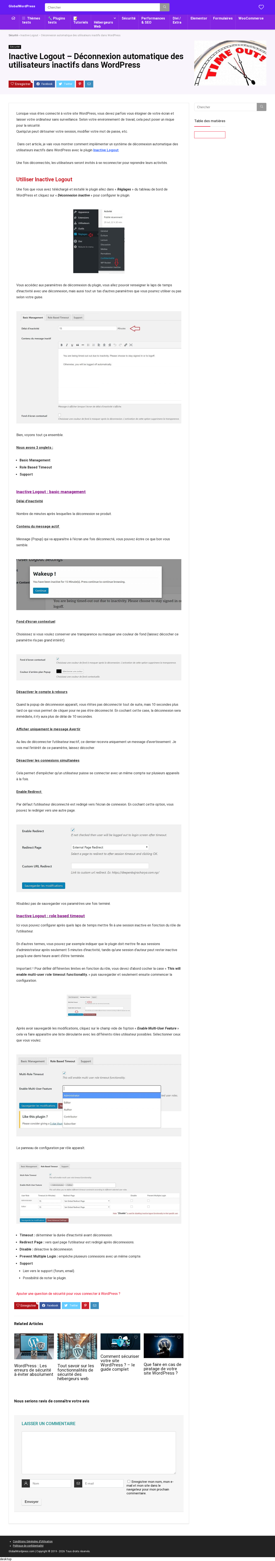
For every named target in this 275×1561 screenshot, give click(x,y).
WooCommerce (251, 18)
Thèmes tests (31, 20)
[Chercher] (165, 7)
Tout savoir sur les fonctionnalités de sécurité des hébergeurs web (75, 1372)
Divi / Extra (177, 20)
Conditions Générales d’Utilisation (33, 1541)
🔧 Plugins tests (56, 20)
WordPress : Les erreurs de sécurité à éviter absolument (33, 1370)
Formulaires (223, 18)
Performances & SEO (153, 20)
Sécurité (129, 18)
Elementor (199, 18)
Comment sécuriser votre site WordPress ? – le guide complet (120, 1363)
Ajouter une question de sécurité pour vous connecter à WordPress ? (68, 1294)
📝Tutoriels (80, 20)
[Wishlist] (261, 8)
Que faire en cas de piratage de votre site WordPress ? (162, 1369)
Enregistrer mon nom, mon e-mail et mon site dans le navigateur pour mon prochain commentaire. (150, 1487)
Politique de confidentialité (28, 1545)
